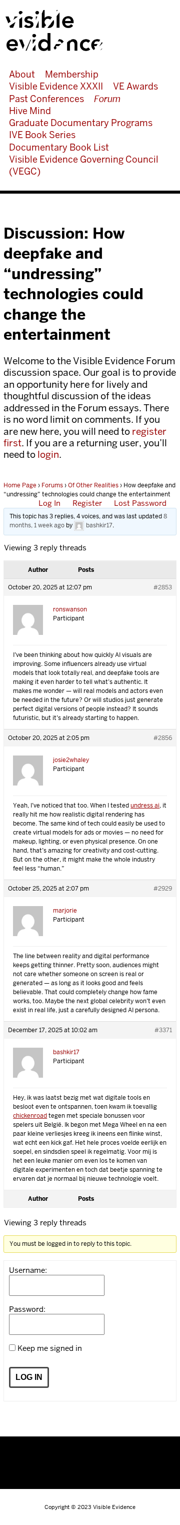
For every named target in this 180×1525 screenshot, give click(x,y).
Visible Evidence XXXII (56, 86)
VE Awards (135, 86)
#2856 (163, 738)
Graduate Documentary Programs (80, 123)
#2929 (163, 889)
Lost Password (140, 503)
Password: (27, 1309)
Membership (71, 74)
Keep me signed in (50, 1348)
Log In (49, 503)
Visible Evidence (87, 30)
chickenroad (30, 1116)
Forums (52, 485)
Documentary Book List (59, 147)
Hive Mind (30, 111)
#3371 (163, 1030)
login (48, 454)
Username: (28, 1270)
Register (87, 503)
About (22, 74)
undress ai (145, 806)
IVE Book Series (42, 135)
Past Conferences (46, 99)
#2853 (163, 587)
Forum (107, 99)
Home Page (20, 485)
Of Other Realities (93, 485)
